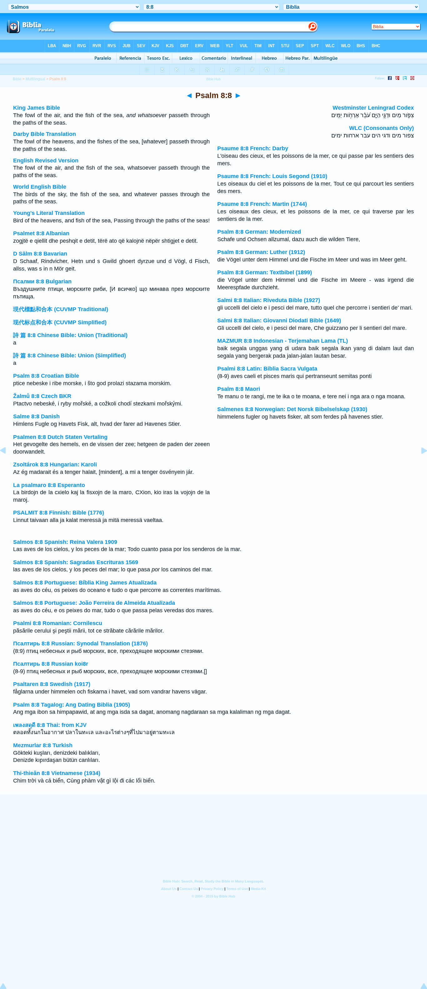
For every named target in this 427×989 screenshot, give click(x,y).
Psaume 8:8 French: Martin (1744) (262, 204)
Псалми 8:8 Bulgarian (42, 281)
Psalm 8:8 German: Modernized (259, 232)
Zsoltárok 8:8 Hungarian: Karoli (55, 464)
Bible (17, 79)
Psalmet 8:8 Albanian (41, 233)
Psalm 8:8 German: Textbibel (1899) (264, 272)
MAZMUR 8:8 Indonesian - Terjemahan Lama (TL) (282, 341)
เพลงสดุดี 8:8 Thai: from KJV (50, 725)
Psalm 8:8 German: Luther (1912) (261, 252)
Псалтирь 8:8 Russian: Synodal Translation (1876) (80, 643)
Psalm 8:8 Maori (238, 389)
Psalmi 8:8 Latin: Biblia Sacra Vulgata (267, 368)
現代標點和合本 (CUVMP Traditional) (60, 309)
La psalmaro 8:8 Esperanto (49, 485)
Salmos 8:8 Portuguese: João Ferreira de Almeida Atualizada (94, 603)
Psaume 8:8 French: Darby (252, 148)
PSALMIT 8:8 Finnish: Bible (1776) (58, 512)
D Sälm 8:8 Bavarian (40, 254)
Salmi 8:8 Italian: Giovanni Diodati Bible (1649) (279, 320)
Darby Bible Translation (44, 134)
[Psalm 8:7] (8, 464)
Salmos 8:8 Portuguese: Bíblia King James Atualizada (85, 582)
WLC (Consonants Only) (381, 128)
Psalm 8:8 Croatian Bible (46, 376)
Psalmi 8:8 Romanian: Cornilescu (57, 623)
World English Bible (39, 187)
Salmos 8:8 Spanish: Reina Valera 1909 (65, 542)
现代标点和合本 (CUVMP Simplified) (60, 322)
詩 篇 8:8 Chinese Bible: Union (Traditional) (70, 335)
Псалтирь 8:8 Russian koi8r (50, 664)
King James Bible (36, 108)
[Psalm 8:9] (419, 464)
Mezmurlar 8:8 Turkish (43, 745)
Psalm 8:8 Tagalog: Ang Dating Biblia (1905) (71, 705)
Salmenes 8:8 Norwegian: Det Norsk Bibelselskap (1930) (292, 409)
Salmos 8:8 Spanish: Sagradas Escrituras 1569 (75, 562)
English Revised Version (45, 160)
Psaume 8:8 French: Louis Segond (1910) (272, 176)
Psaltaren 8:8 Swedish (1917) (51, 684)
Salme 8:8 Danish (36, 416)
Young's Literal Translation (49, 213)
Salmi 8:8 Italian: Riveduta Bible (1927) (268, 300)
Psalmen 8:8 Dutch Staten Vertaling (60, 437)
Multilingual (35, 79)
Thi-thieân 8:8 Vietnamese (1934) (56, 773)
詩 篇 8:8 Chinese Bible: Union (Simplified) (69, 355)
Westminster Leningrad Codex (373, 108)
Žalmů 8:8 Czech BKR (42, 396)
